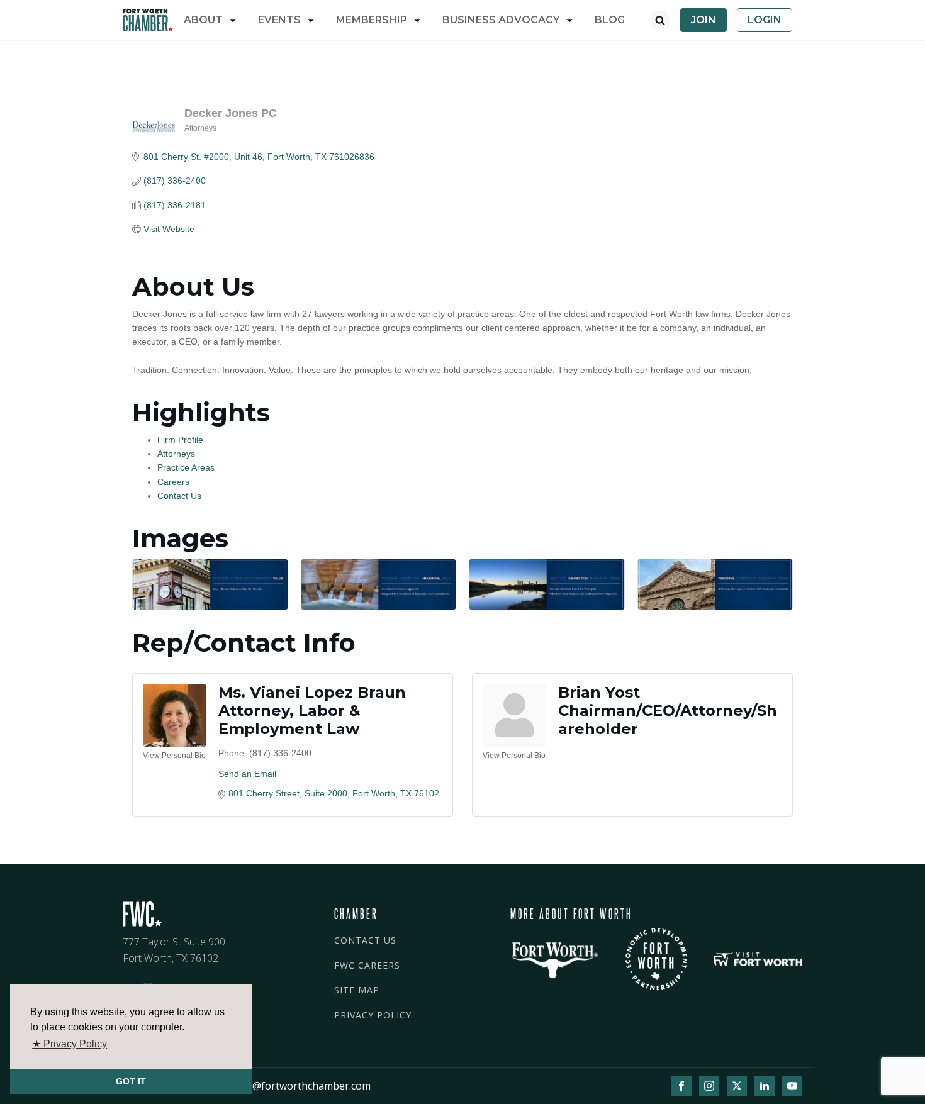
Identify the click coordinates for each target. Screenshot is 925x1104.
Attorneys (176, 454)
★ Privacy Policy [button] (69, 1044)
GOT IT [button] (131, 1081)
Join (703, 20)
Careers (173, 482)
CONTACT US (365, 940)
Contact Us (179, 496)
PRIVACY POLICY (373, 1015)
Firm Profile (180, 440)
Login (765, 20)
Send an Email (247, 774)
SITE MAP (356, 990)
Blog (610, 20)
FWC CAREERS (367, 965)
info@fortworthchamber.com (302, 1086)
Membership (371, 20)
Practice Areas (186, 467)
